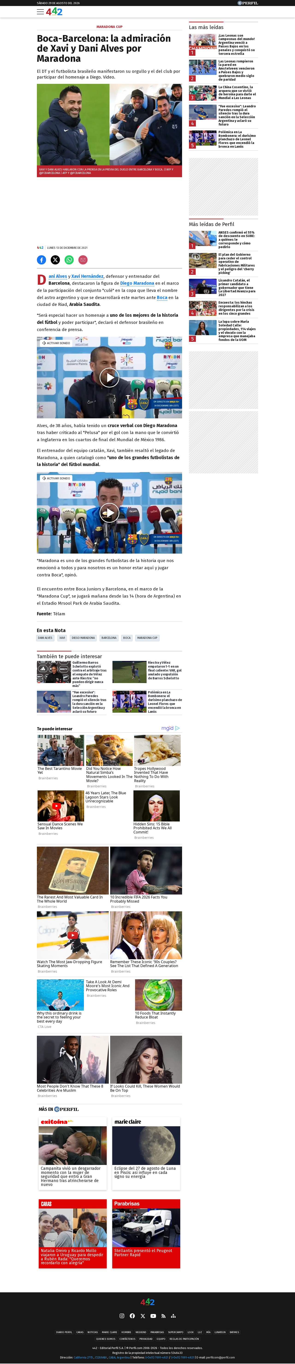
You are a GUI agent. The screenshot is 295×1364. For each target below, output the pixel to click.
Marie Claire (109, 1332)
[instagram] (122, 1316)
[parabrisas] (146, 1205)
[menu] (40, 11)
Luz (200, 1332)
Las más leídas (206, 27)
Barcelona (109, 637)
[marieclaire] (146, 1122)
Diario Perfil (64, 1332)
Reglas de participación (184, 1339)
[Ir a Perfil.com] (247, 4)
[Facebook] (132, 1316)
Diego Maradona (83, 637)
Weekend (141, 1332)
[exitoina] (73, 1122)
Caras (79, 1332)
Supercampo (175, 1332)
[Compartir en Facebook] (41, 259)
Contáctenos (127, 1339)
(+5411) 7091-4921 (156, 1357)
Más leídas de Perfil (211, 224)
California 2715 (84, 1357)
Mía (208, 1332)
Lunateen (220, 1332)
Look (191, 1332)
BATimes (234, 1332)
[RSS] (163, 1316)
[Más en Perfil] (66, 1109)
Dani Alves (45, 637)
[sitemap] (173, 1316)
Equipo (161, 1339)
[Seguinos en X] (142, 1316)
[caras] (73, 1205)
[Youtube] (153, 1316)
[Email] (83, 259)
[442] (147, 1302)
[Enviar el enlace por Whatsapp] (69, 259)
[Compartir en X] (55, 259)
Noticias (93, 1332)
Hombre (126, 1332)
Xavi (62, 637)
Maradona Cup (147, 637)
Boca (126, 637)
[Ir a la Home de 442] (54, 14)
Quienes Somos (105, 1339)
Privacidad (146, 1339)
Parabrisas (157, 1332)
